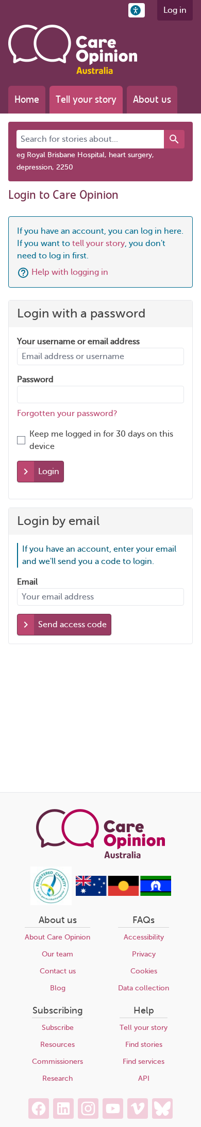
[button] (136, 10)
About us (152, 99)
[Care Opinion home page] (72, 49)
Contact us (58, 971)
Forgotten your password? (67, 413)
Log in (175, 10)
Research (57, 1078)
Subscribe (58, 1027)
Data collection (143, 988)
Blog (57, 988)
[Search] (174, 139)
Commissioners (57, 1061)
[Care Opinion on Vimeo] (137, 1108)
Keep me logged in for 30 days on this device (101, 440)
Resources (57, 1044)
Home (26, 99)
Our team (57, 954)
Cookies (143, 971)
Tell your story (86, 99)
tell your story (98, 243)
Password (35, 379)
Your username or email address (78, 341)
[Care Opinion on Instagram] (88, 1108)
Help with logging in (69, 272)
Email (27, 582)
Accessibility (144, 937)
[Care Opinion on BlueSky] (162, 1108)
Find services (143, 1061)
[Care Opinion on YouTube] (113, 1108)
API (143, 1078)
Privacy (144, 954)
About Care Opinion (57, 937)
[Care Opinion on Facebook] (38, 1108)
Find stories (143, 1044)
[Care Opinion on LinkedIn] (63, 1108)
